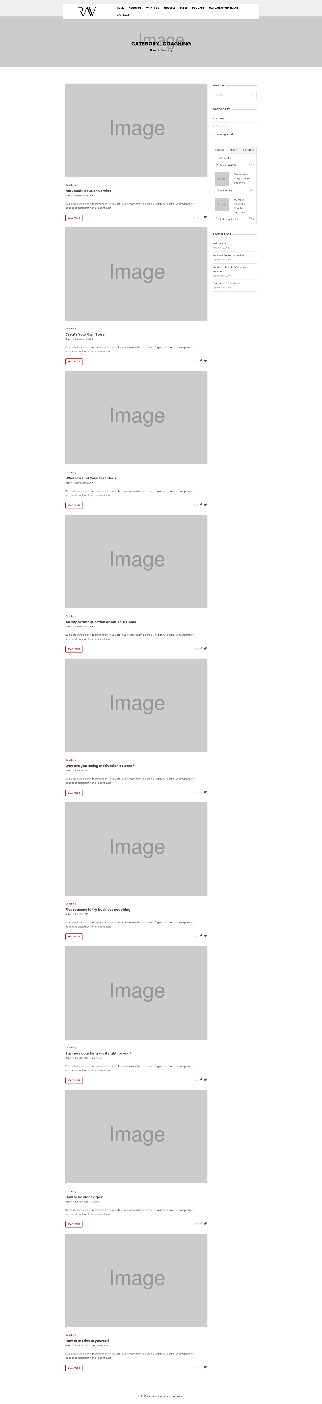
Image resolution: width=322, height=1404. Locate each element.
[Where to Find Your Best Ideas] (136, 418)
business (96, 1058)
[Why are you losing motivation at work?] (136, 705)
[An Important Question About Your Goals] (136, 561)
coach (95, 1201)
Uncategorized (224, 134)
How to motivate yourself (87, 1340)
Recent (233, 150)
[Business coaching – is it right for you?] (136, 993)
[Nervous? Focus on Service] (136, 130)
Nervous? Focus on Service (88, 190)
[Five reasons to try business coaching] (136, 849)
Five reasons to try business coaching (97, 909)
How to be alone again (84, 1197)
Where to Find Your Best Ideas (90, 478)
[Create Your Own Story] (136, 274)
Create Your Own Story (85, 334)
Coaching (70, 185)
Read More (74, 217)
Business (221, 118)
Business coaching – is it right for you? (98, 1053)
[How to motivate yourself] (136, 1280)
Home (153, 50)
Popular (219, 150)
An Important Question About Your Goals (100, 622)
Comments (248, 150)
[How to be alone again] (136, 1136)
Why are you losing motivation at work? (99, 765)
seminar (104, 1345)
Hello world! (224, 158)
